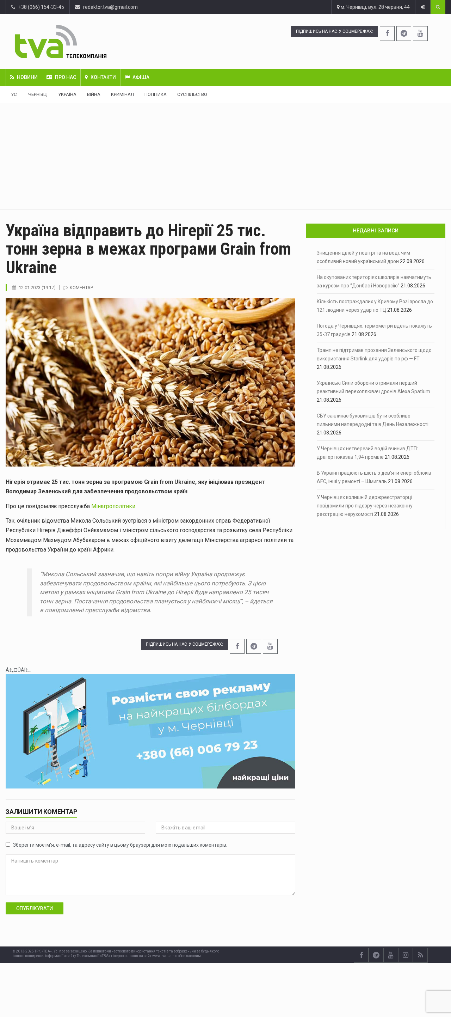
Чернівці (38, 94)
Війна (93, 94)
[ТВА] (97, 41)
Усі (14, 94)
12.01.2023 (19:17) (37, 287)
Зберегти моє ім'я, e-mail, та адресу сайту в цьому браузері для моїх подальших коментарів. (120, 845)
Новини (27, 77)
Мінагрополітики (113, 506)
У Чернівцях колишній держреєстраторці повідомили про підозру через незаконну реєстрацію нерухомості (365, 505)
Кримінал (122, 94)
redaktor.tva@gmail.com (110, 7)
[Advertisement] (225, 156)
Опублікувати (34, 908)
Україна (67, 94)
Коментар (81, 287)
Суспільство (192, 94)
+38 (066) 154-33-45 (39, 7)
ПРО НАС (65, 77)
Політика (155, 94)
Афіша (140, 77)
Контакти (103, 77)
